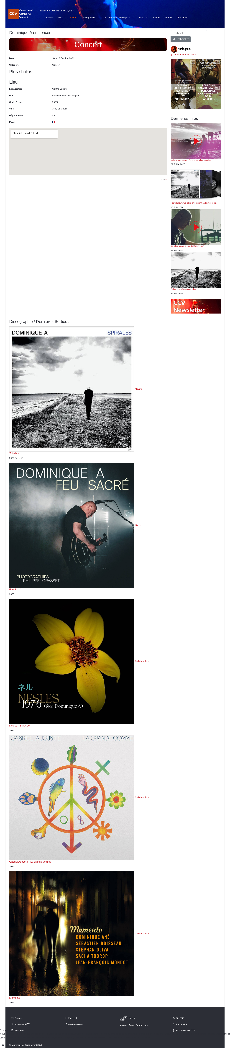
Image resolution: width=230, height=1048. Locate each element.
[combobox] (189, 33)
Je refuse (15, 1045)
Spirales (14, 453)
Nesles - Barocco (19, 725)
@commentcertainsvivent (183, 54)
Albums (138, 389)
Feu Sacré (15, 589)
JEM (166, 179)
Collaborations (142, 661)
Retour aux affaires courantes (183, 289)
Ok (3, 1045)
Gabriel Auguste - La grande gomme (30, 861)
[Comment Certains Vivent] (21, 14)
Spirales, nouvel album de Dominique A (187, 246)
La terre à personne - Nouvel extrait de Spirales (191, 160)
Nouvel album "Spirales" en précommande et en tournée (195, 203)
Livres (138, 525)
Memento (14, 997)
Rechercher (182, 39)
